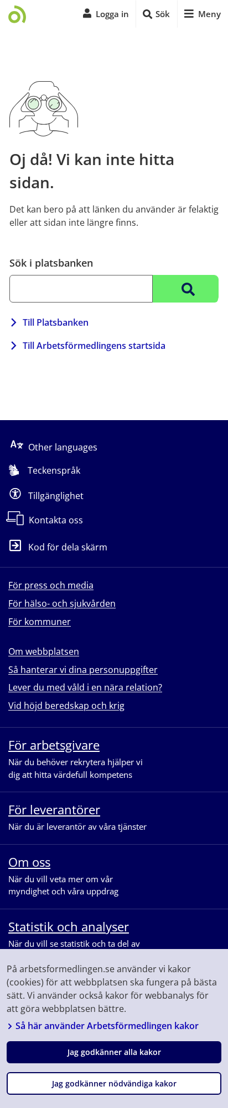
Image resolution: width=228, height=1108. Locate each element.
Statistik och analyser (68, 926)
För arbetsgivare (54, 744)
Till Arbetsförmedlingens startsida (94, 346)
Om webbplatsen (43, 651)
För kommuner (39, 622)
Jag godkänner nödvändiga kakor (114, 1083)
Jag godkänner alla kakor (114, 1052)
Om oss (29, 861)
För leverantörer (54, 809)
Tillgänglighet (56, 495)
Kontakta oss (56, 520)
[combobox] (81, 289)
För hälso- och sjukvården (62, 603)
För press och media (51, 585)
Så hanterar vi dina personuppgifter (83, 670)
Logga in (112, 13)
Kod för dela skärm (67, 547)
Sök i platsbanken (51, 262)
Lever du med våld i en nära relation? (85, 687)
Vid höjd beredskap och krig (66, 705)
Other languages (62, 447)
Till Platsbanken (56, 322)
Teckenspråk (54, 470)
